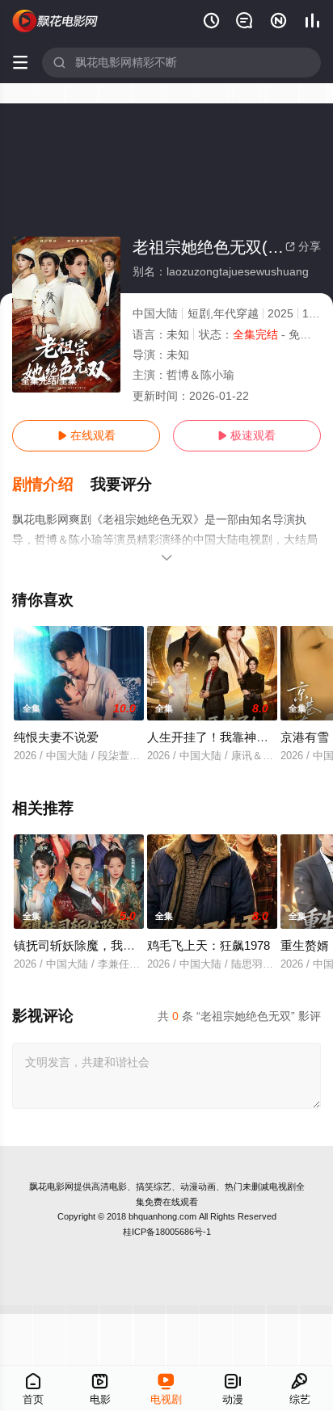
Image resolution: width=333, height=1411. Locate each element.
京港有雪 (304, 737)
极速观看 (246, 435)
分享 (303, 246)
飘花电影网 (51, 1186)
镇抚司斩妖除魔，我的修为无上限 (105, 945)
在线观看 (86, 435)
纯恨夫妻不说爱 (56, 737)
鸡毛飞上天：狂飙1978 (208, 945)
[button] (51, 485)
